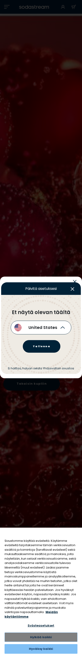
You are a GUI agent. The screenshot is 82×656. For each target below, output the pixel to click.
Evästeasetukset (41, 625)
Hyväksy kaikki (41, 649)
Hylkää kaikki (41, 637)
